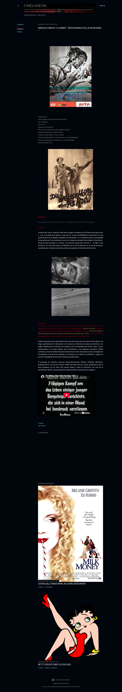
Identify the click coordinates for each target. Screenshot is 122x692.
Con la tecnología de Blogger (62, 679)
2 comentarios (49, 587)
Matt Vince (66, 683)
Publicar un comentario (51, 667)
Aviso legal (41, 15)
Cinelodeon (35, 5)
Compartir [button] (20, 24)
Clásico (19, 32)
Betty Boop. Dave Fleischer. (54, 664)
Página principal (30, 15)
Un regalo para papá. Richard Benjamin (62, 583)
